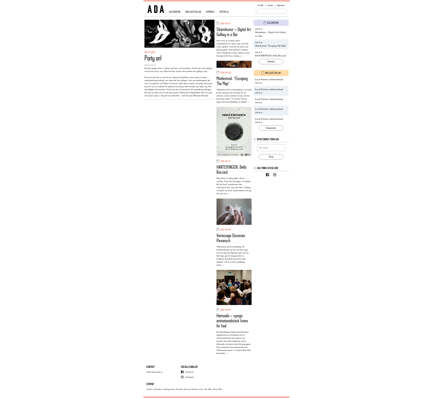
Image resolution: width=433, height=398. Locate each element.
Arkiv (201, 389)
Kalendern (174, 11)
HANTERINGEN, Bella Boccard (231, 169)
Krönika (210, 11)
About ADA (217, 389)
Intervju (224, 11)
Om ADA (260, 5)
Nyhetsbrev (281, 5)
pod (166, 95)
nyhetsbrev (175, 95)
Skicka (271, 156)
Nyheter (149, 389)
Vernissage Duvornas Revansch (230, 238)
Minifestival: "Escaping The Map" (232, 81)
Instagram (190, 377)
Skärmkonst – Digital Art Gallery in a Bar (233, 32)
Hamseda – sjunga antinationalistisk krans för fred (232, 320)
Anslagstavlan (193, 11)
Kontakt (270, 5)
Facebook (189, 371)
